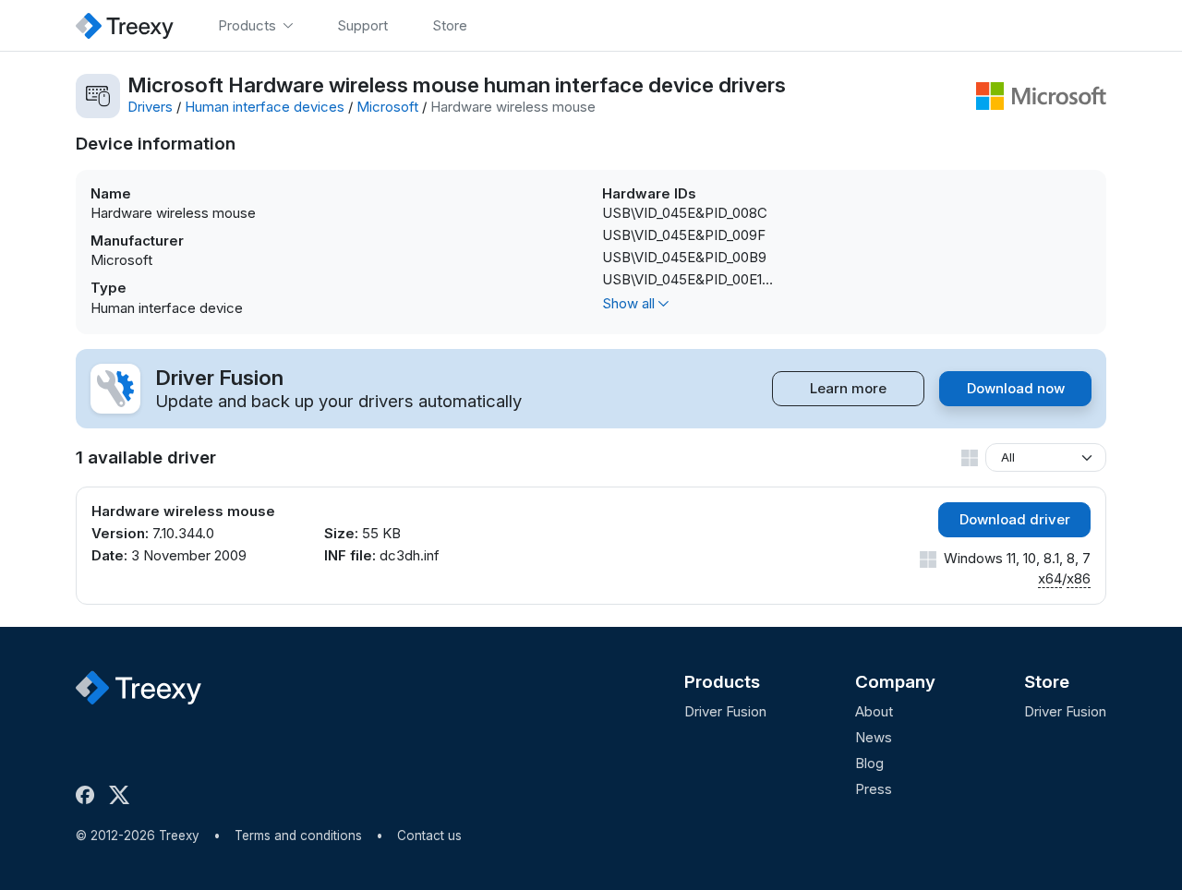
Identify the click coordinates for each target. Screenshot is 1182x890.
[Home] (125, 25)
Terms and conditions (298, 835)
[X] (123, 795)
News (873, 737)
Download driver (1014, 519)
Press (873, 789)
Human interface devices (264, 106)
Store (1046, 681)
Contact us (429, 835)
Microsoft (387, 106)
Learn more (848, 388)
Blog (869, 763)
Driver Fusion (725, 711)
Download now (1016, 388)
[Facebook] (89, 795)
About (874, 711)
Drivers (150, 106)
